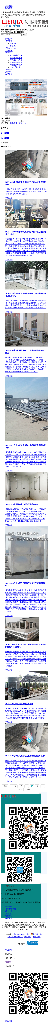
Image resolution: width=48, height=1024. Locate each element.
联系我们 (9, 8)
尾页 (28, 789)
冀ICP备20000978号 (21, 934)
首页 (5, 786)
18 (37, 786)
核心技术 (9, 911)
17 (32, 786)
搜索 (24, 34)
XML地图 (37, 937)
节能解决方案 (10, 909)
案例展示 (9, 916)
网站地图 (27, 937)
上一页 (13, 786)
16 (26, 786)
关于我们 (9, 6)
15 (21, 786)
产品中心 (9, 914)
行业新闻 (5, 138)
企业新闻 (5, 133)
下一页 (19, 789)
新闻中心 (22, 123)
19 (43, 786)
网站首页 (13, 123)
